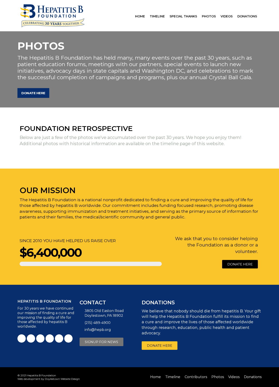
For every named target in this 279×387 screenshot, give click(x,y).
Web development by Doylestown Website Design (48, 378)
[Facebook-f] (21, 338)
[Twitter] (31, 338)
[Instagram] (59, 338)
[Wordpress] (68, 338)
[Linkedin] (50, 338)
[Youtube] (40, 338)
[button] (33, 93)
